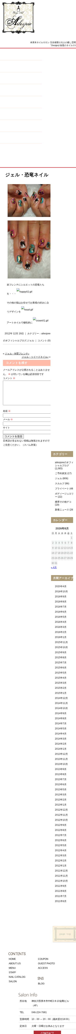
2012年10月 (61, 820)
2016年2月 (60, 632)
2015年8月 (60, 657)
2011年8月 (60, 891)
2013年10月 (61, 764)
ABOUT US (15, 963)
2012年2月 (60, 860)
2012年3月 (60, 855)
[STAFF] (21, 80)
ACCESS (43, 968)
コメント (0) (44, 340)
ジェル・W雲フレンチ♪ (17, 353)
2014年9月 (60, 713)
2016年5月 (60, 617)
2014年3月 (60, 738)
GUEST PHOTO (46, 963)
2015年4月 (60, 677)
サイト (6, 427)
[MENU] (21, 68)
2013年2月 (60, 799)
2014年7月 (60, 723)
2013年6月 (60, 784)
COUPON (43, 959)
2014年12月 (61, 698)
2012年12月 (61, 809)
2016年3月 (60, 627)
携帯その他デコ (63, 501)
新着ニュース (62, 509)
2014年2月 (60, 743)
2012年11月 (61, 815)
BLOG (41, 983)
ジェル (30, 340)
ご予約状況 (61, 473)
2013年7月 (60, 779)
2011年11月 (61, 875)
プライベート (62, 488)
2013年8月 (60, 774)
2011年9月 (60, 886)
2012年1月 (60, 865)
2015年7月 (60, 662)
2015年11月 (61, 642)
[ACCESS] (21, 163)
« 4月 (54, 567)
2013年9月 (60, 769)
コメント (9, 378)
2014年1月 (60, 749)
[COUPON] (21, 116)
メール (8, 419)
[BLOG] (21, 139)
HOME (12, 959)
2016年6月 (60, 611)
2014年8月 (60, 718)
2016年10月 (61, 591)
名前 (7, 411)
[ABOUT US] (21, 56)
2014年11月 (61, 703)
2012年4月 (60, 850)
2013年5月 (60, 789)
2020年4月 (60, 586)
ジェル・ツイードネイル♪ (35, 357)
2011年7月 (60, 896)
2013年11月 (61, 759)
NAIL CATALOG (17, 977)
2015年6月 (60, 667)
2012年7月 (60, 835)
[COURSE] (21, 127)
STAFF (12, 972)
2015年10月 (61, 647)
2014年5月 (60, 728)
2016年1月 (60, 637)
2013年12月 (61, 754)
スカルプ (59, 483)
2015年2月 (60, 688)
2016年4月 (60, 622)
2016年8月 (60, 601)
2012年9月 (60, 825)
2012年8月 (60, 830)
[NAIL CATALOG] (21, 92)
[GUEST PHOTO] (21, 151)
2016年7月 (60, 606)
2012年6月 (60, 840)
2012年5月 (60, 845)
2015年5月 (60, 672)
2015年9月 (60, 652)
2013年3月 (60, 794)
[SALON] (21, 104)
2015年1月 (60, 693)
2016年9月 (60, 596)
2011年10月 (61, 881)
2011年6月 (60, 901)
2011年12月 (61, 870)
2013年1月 (60, 804)
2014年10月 (61, 708)
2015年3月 (60, 683)
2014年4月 (60, 733)
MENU (12, 968)
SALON (13, 981)
